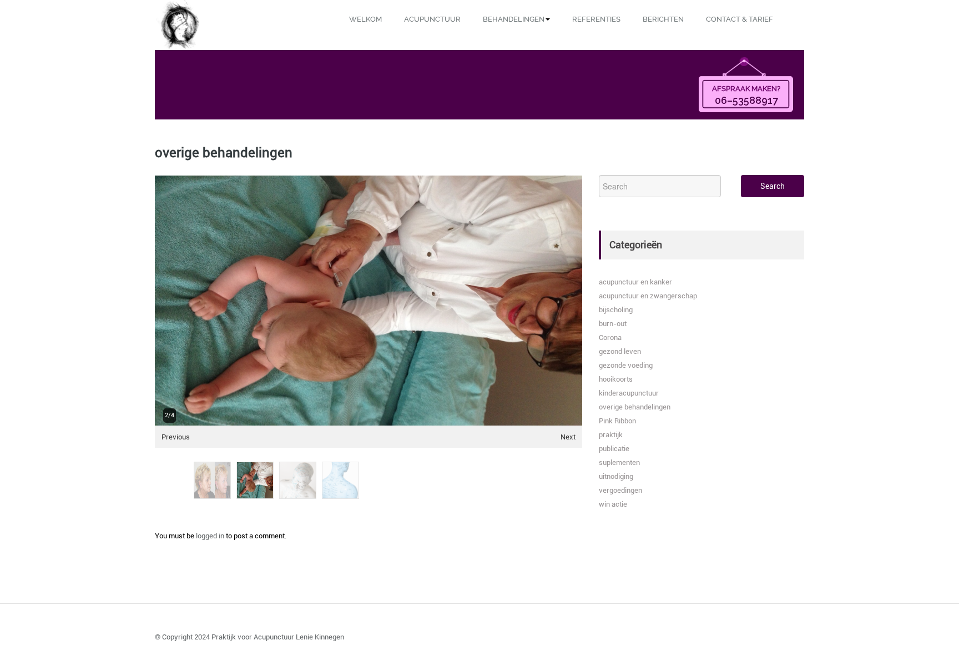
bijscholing (616, 310)
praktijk (611, 435)
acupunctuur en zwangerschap (648, 296)
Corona (610, 337)
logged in (210, 536)
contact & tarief (739, 19)
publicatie (614, 448)
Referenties (596, 19)
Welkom (365, 19)
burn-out (613, 323)
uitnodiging (616, 476)
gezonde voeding (626, 365)
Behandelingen (513, 19)
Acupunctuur (432, 19)
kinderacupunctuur (629, 393)
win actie (613, 504)
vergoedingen (620, 490)
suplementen (619, 462)
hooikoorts (616, 379)
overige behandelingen (634, 407)
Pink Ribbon (617, 421)
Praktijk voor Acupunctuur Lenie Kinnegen (277, 637)
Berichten (663, 19)
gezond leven (620, 351)
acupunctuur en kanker (635, 282)
